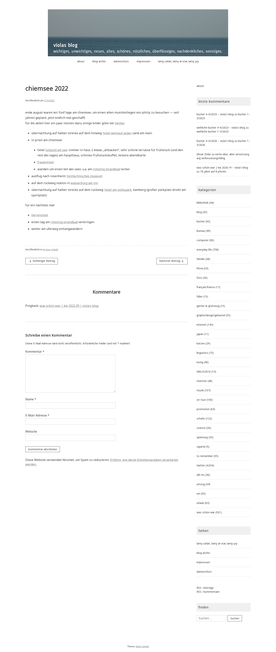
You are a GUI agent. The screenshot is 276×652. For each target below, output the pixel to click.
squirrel (201, 446)
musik (200, 390)
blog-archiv (99, 61)
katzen (201, 343)
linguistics (202, 353)
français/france (206, 287)
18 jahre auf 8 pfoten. (213, 171)
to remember (205, 456)
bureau (201, 231)
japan (200, 334)
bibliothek (202, 202)
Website (31, 431)
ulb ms (201, 475)
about (80, 61)
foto (199, 277)
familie (201, 259)
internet (201, 324)
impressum (143, 61)
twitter (119, 123)
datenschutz (121, 61)
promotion (203, 409)
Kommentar (34, 351)
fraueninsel (45, 162)
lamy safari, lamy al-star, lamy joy (178, 61)
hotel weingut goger (117, 133)
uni (198, 493)
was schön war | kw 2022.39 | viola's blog (69, 306)
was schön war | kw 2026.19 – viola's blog (222, 167)
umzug (201, 484)
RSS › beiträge (205, 588)
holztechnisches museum (84, 176)
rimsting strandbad (106, 169)
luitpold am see (56, 150)
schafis (201, 418)
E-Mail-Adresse (37, 415)
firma (200, 268)
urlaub (54, 249)
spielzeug (202, 437)
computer (203, 240)
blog (199, 212)
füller (200, 296)
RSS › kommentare (208, 591)
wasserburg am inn (84, 183)
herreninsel (39, 215)
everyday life (204, 249)
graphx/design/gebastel (211, 315)
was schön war (206, 512)
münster (202, 381)
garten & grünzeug (208, 306)
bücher (201, 221)
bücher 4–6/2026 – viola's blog (215, 141)
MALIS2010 (204, 371)
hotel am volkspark (117, 190)
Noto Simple (142, 646)
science (201, 428)
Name (30, 399)
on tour (46, 249)
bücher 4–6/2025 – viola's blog (215, 114)
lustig (200, 362)
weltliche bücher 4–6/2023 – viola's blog (221, 127)
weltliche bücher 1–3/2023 (212, 131)
